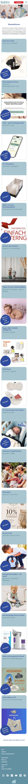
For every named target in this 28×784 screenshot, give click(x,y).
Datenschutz (4, 757)
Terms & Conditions (6, 769)
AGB (2, 766)
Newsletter (4, 762)
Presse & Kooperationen (7, 753)
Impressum (4, 764)
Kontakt (3, 751)
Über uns (3, 759)
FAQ (2, 749)
